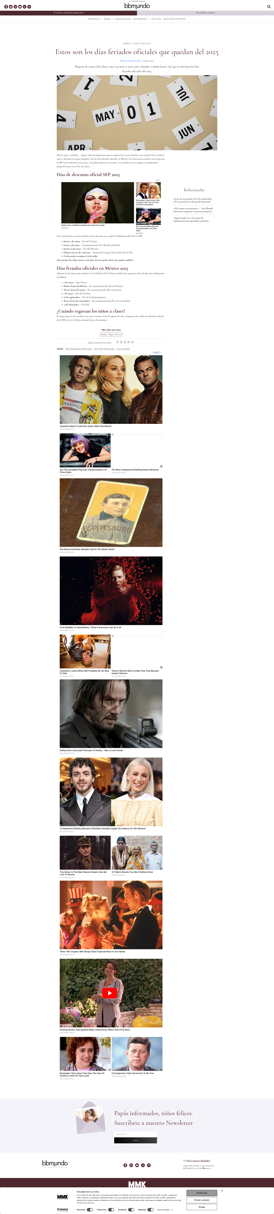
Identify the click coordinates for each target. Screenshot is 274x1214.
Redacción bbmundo (130, 61)
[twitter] (11, 6)
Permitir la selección (201, 1200)
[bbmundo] (137, 7)
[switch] (111, 1209)
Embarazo (94, 19)
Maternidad (141, 19)
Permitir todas (202, 1193)
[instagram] (15, 6)
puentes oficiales (104, 349)
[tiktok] (24, 6)
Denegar (202, 1207)
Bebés (107, 19)
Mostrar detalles (164, 1210)
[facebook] (6, 6)
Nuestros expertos (175, 19)
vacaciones (123, 349)
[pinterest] (29, 6)
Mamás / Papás (131, 43)
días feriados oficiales (78, 349)
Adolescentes (123, 19)
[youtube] (20, 6)
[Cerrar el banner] (222, 1190)
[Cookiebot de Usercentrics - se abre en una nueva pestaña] (62, 1209)
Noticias (156, 19)
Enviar (135, 1140)
